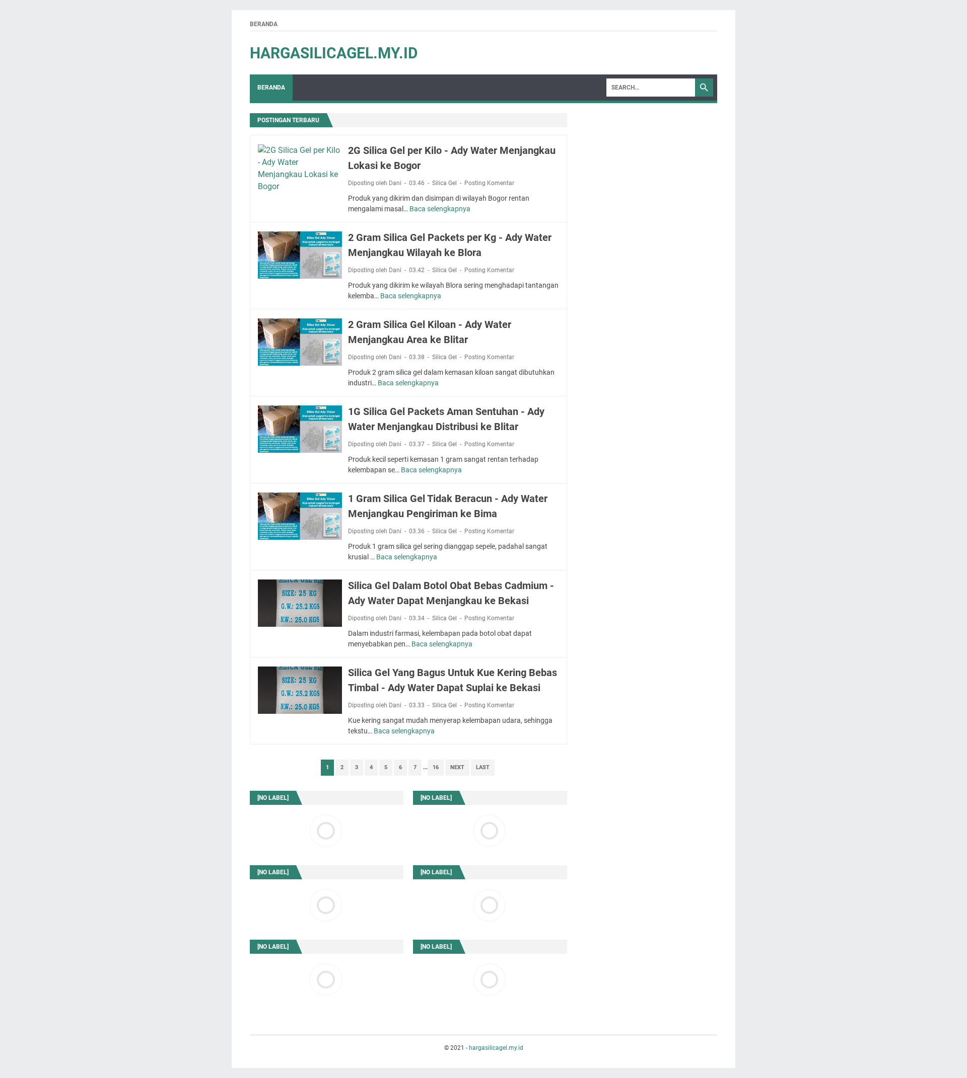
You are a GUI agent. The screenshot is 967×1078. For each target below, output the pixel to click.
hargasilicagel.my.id (334, 53)
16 (436, 767)
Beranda (264, 24)
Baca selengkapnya (439, 209)
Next (457, 767)
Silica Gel (444, 183)
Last (483, 767)
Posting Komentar (489, 183)
